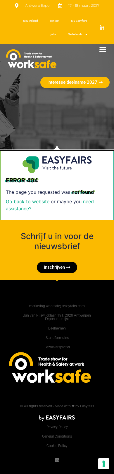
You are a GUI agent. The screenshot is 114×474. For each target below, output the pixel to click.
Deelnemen (57, 328)
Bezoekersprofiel (57, 347)
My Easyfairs (79, 20)
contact (54, 20)
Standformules (57, 338)
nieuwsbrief (30, 20)
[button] (102, 49)
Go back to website (27, 201)
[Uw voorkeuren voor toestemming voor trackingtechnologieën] (103, 463)
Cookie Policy (57, 446)
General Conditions (57, 436)
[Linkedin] (57, 460)
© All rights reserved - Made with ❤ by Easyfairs (57, 406)
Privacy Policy (57, 427)
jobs (53, 34)
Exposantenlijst (57, 319)
